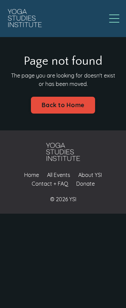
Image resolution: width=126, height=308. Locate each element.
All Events (58, 175)
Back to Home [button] (63, 105)
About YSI (90, 175)
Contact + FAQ (50, 183)
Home (31, 175)
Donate (85, 183)
